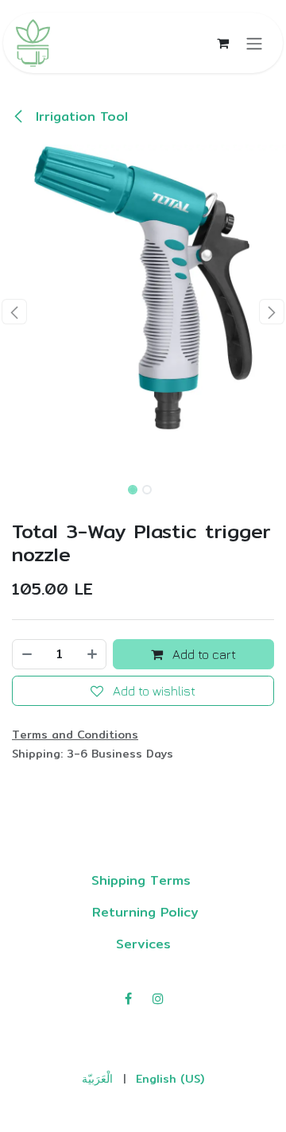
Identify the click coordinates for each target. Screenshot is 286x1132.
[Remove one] (26, 654)
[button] (14, 311)
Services (143, 944)
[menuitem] (97, 1079)
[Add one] (92, 654)
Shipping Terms (143, 880)
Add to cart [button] (202, 654)
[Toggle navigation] (254, 43)
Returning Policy (143, 912)
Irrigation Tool (79, 116)
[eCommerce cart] (222, 43)
